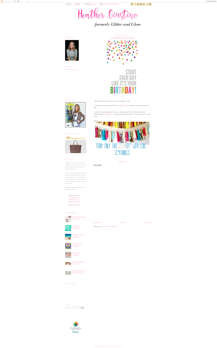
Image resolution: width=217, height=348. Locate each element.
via (122, 97)
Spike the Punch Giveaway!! (77, 245)
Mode (78, 205)
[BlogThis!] (96, 165)
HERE (104, 114)
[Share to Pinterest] (101, 165)
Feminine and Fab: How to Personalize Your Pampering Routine (74, 198)
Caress (72, 205)
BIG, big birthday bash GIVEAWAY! (79, 218)
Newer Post (97, 222)
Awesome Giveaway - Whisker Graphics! (78, 272)
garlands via (122, 162)
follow (111, 114)
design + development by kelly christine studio (108, 346)
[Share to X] (97, 165)
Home (122, 222)
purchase (126, 105)
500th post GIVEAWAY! (76, 227)
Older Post (147, 222)
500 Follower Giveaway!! (76, 254)
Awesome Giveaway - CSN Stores (78, 263)
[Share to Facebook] (99, 165)
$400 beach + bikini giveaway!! (78, 236)
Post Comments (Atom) (109, 226)
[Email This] (94, 165)
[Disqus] (122, 198)
